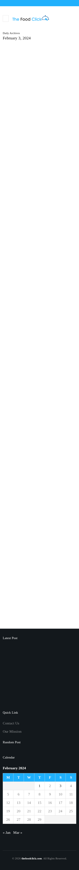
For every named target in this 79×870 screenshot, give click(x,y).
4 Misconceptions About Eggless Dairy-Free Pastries (33, 401)
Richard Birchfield (14, 163)
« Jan (6, 832)
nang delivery (13, 214)
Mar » (17, 832)
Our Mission (12, 731)
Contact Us (11, 723)
